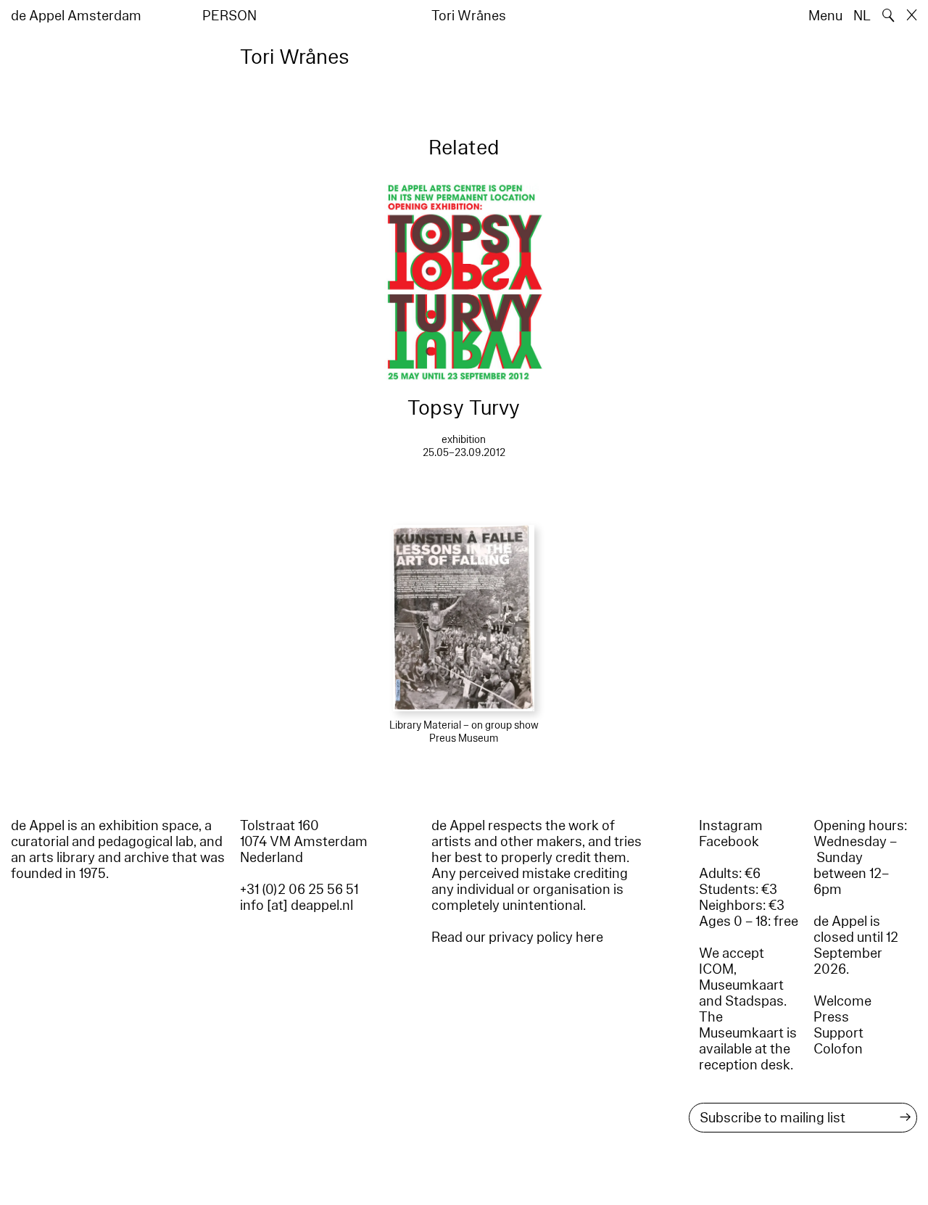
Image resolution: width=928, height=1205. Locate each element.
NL (862, 16)
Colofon (838, 1049)
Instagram (731, 825)
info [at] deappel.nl (296, 905)
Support (838, 1033)
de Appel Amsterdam (76, 16)
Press (831, 1017)
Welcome (842, 1001)
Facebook (729, 841)
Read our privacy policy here (517, 937)
